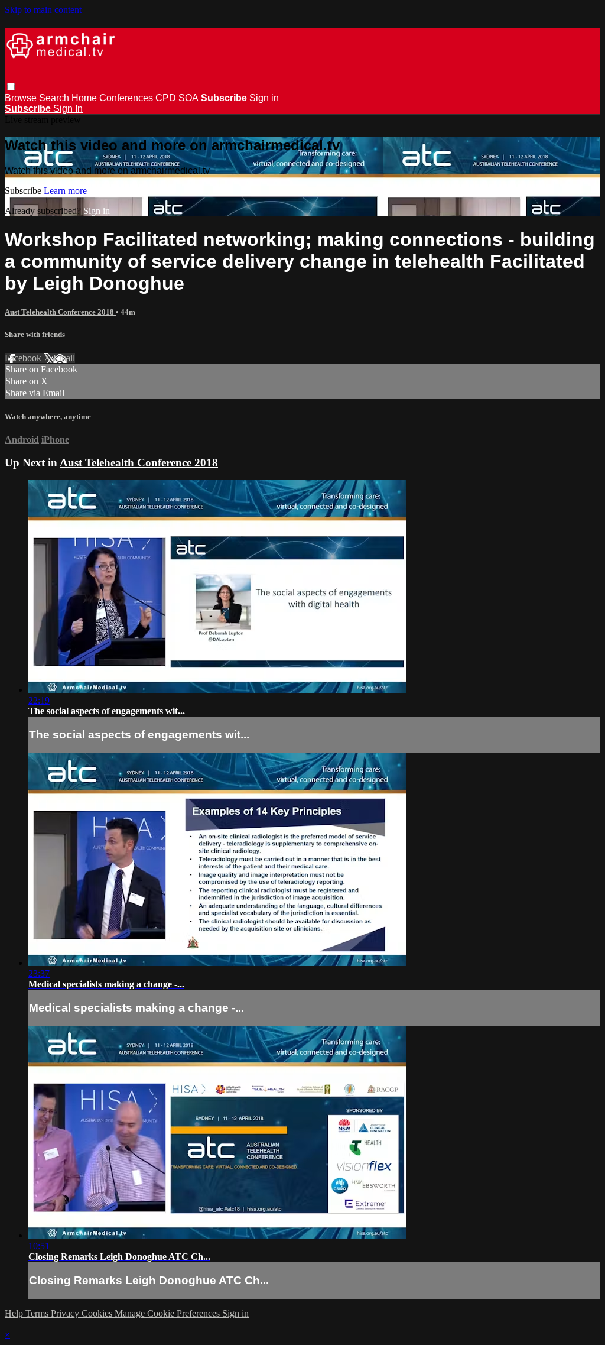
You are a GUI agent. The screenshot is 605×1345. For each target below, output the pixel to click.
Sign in (264, 98)
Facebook (24, 358)
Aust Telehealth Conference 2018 (60, 311)
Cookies (98, 1313)
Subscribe (24, 191)
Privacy (66, 1313)
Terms (38, 1313)
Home (84, 98)
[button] (11, 86)
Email (64, 358)
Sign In (68, 108)
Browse (22, 98)
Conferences (126, 98)
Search (55, 98)
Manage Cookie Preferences (168, 1313)
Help (15, 1313)
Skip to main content (43, 10)
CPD (165, 98)
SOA (188, 98)
